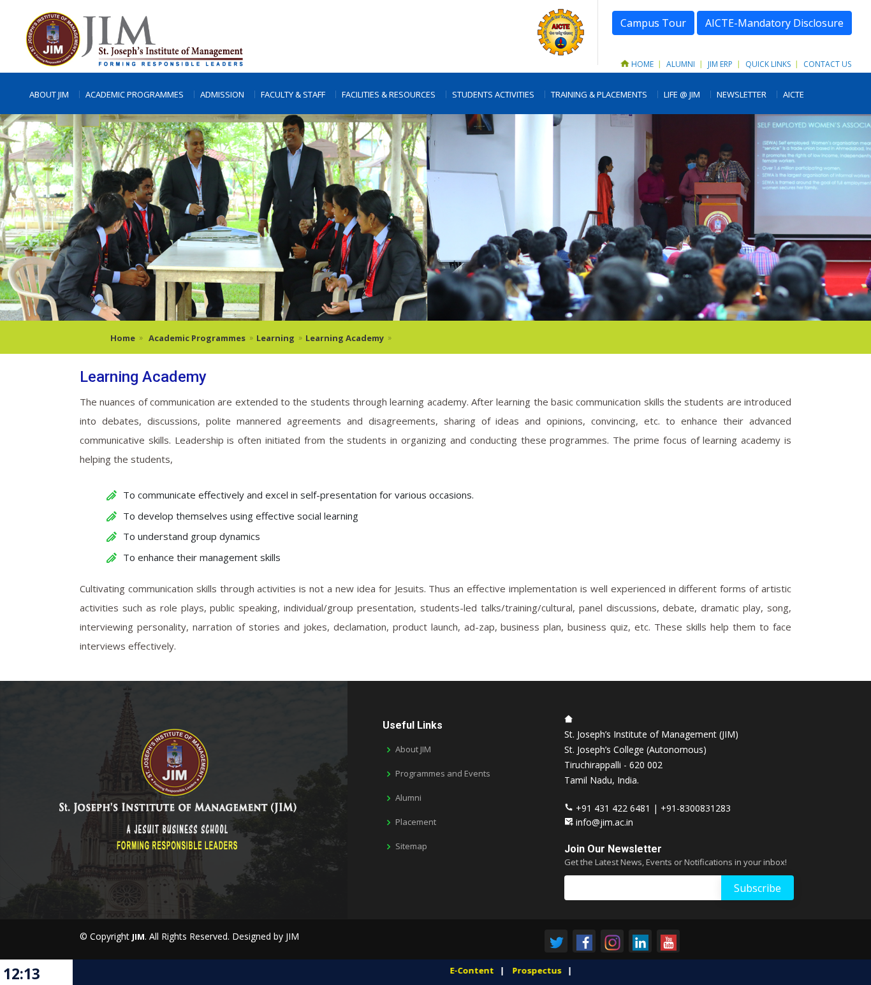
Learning (275, 338)
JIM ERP (720, 64)
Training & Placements (599, 94)
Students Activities (493, 94)
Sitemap (411, 846)
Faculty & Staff (293, 94)
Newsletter (741, 94)
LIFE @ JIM (682, 94)
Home (642, 64)
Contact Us (827, 64)
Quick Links (768, 64)
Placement (415, 822)
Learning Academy (344, 338)
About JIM (49, 94)
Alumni (680, 64)
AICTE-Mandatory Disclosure (774, 23)
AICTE (793, 94)
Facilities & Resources (388, 94)
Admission (222, 94)
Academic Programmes (134, 94)
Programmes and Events (442, 774)
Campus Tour (653, 23)
